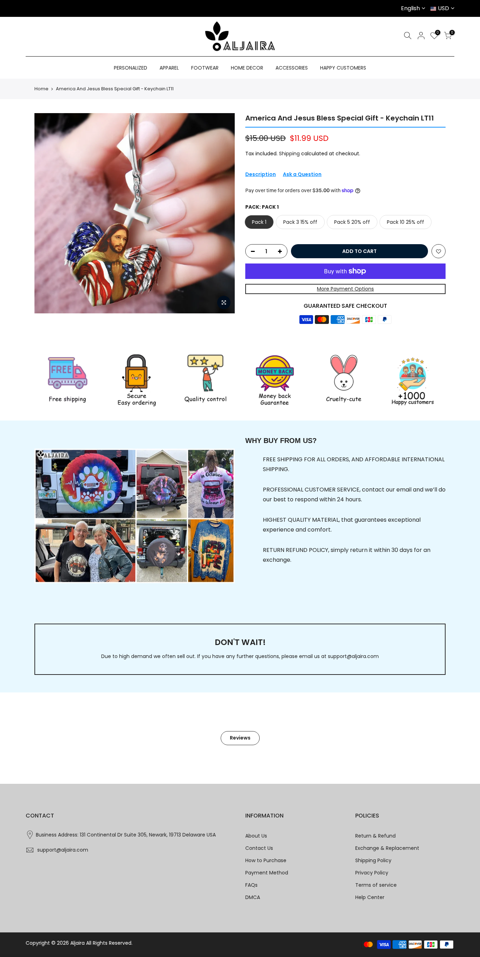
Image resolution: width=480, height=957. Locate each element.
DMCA (252, 897)
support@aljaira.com (353, 656)
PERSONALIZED (130, 67)
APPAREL (169, 67)
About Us (256, 835)
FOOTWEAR (205, 67)
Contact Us (259, 848)
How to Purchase (265, 860)
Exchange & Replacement (387, 848)
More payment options (345, 288)
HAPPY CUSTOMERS (343, 67)
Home (41, 89)
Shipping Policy (373, 860)
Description (260, 174)
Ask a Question (302, 174)
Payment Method (266, 872)
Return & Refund (375, 835)
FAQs (251, 884)
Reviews (240, 737)
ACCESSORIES (291, 67)
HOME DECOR (247, 67)
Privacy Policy (371, 872)
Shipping (289, 153)
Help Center (369, 897)
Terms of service (376, 884)
